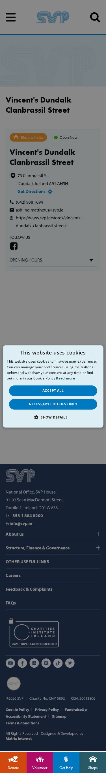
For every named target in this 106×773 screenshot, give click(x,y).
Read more (65, 378)
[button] (53, 417)
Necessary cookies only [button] (53, 404)
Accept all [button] (53, 390)
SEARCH (95, 17)
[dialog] (53, 386)
